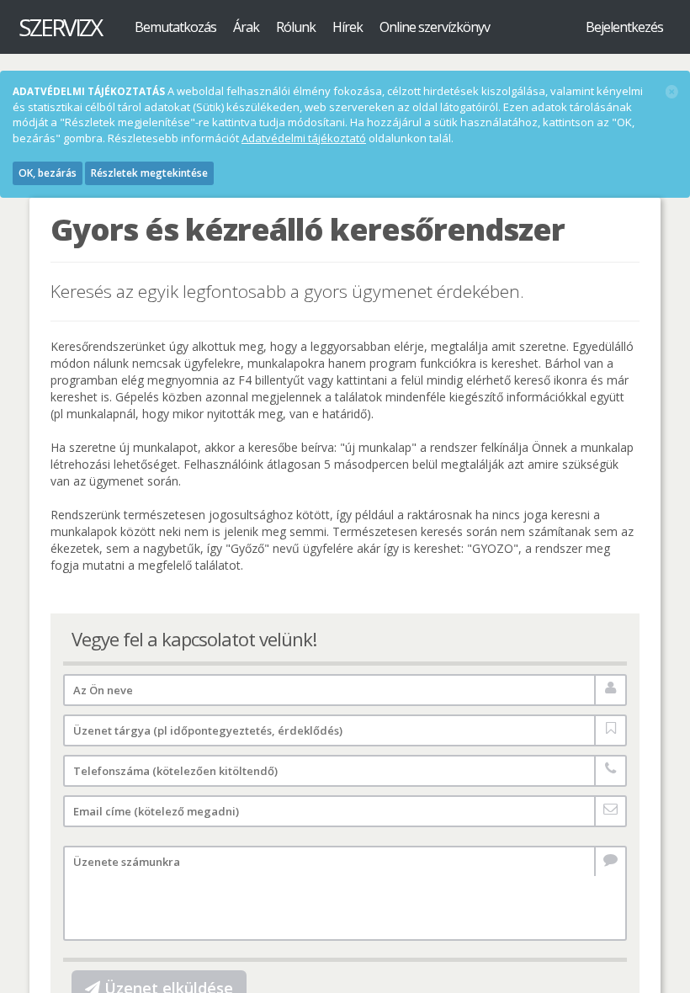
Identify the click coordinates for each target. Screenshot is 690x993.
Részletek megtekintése (149, 173)
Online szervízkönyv (435, 27)
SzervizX (60, 27)
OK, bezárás (48, 173)
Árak (246, 27)
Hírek (347, 27)
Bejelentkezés (624, 27)
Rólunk (296, 27)
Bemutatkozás (175, 27)
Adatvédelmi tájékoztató (304, 138)
